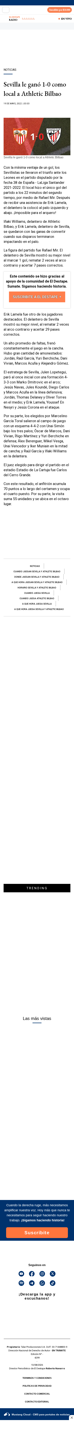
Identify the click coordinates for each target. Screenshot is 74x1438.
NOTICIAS (35, 566)
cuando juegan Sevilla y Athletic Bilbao (36, 571)
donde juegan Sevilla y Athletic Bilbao (36, 577)
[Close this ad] (71, 1417)
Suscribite (36, 1232)
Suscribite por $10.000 (59, 9)
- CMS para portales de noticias (41, 1414)
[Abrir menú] (5, 10)
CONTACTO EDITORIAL (37, 1401)
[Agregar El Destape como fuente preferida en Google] (37, 110)
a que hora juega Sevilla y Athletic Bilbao (39, 609)
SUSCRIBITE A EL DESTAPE (36, 297)
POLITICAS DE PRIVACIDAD (37, 1386)
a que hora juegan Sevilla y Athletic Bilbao (37, 582)
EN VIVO (66, 18)
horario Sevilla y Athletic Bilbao (37, 587)
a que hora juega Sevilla (37, 604)
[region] (37, 55)
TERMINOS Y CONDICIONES (37, 1378)
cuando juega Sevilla (37, 593)
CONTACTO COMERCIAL (37, 1394)
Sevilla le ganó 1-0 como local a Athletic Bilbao (33, 157)
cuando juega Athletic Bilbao (37, 598)
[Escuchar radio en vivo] (5, 18)
